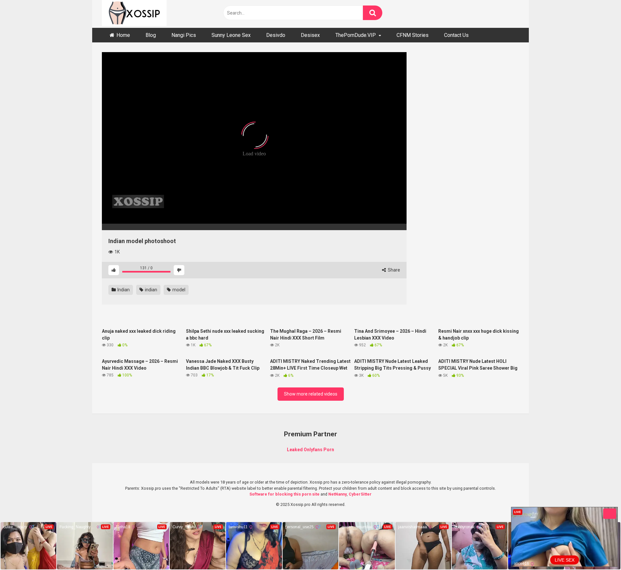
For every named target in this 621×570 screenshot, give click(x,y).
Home (123, 35)
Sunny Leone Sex (231, 35)
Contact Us (456, 35)
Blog (151, 35)
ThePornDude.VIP (355, 35)
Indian (123, 289)
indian (150, 289)
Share (393, 270)
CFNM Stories (413, 35)
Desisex (310, 35)
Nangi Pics (183, 35)
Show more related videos (310, 394)
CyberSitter (360, 494)
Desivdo (275, 35)
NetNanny (337, 494)
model (178, 289)
